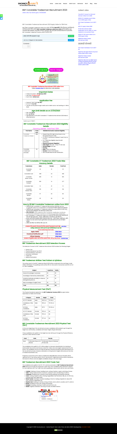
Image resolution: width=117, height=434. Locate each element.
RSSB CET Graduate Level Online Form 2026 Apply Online (86, 19)
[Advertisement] (48, 19)
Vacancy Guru (39, 88)
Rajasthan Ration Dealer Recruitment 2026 (84, 39)
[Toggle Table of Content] (27, 46)
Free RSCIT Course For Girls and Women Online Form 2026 (86, 15)
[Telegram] (1, 18)
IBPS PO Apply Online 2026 (85, 26)
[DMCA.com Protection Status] (58, 430)
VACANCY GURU (86, 427)
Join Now (71, 36)
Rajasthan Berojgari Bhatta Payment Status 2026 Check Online (88, 52)
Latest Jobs (25, 12)
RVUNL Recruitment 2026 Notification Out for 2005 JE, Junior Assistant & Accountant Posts (87, 30)
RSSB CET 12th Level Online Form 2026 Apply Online (86, 35)
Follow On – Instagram (56, 70)
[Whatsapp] (1, 15)
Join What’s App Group (40, 70)
